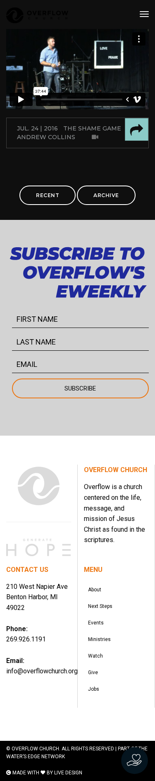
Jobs (93, 689)
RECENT (47, 195)
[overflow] (37, 15)
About (94, 590)
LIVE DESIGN (68, 773)
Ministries (99, 639)
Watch (95, 656)
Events (96, 623)
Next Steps (100, 606)
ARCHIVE (106, 195)
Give (93, 672)
